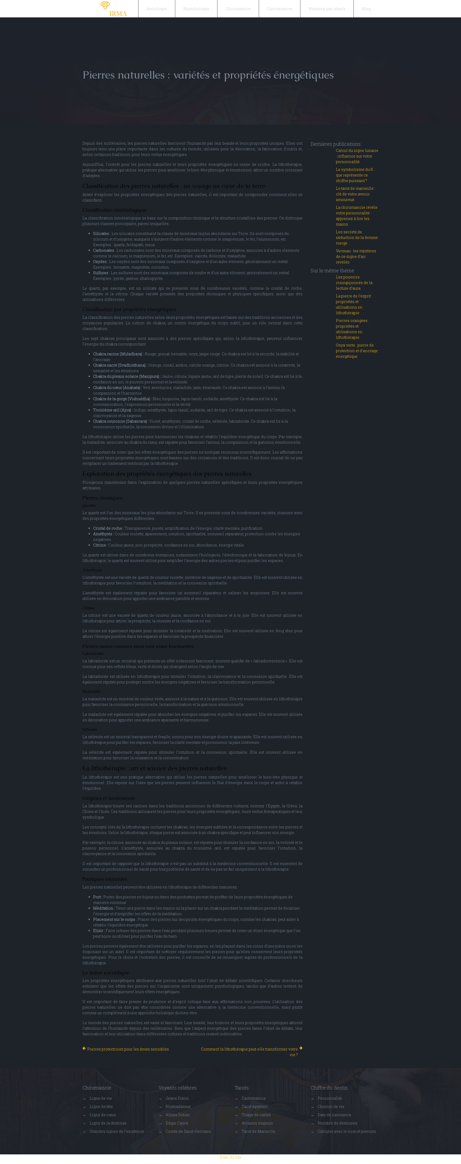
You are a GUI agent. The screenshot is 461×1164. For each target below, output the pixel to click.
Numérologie (196, 8)
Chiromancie (238, 8)
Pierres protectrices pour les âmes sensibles (128, 1049)
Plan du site (230, 1157)
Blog (366, 8)
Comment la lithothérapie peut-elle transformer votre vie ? (249, 1052)
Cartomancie (279, 8)
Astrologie (156, 8)
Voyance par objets (326, 8)
